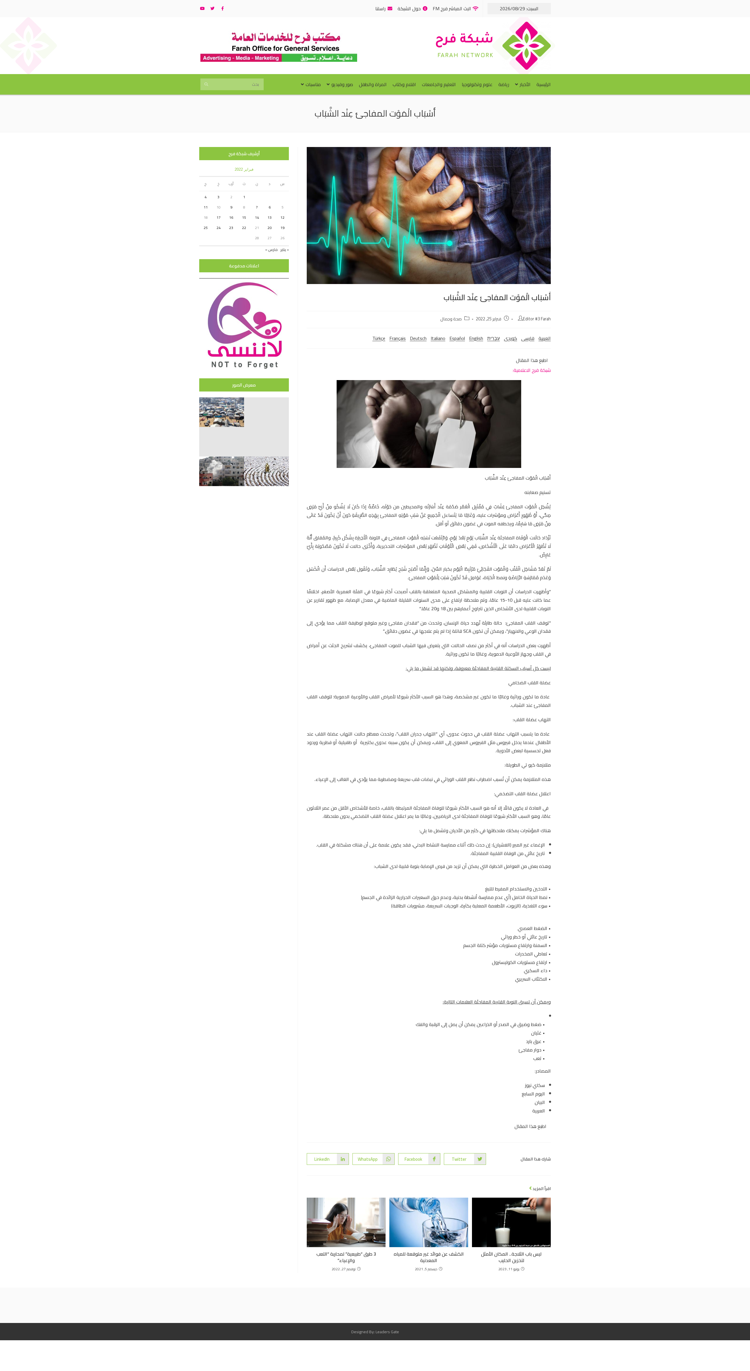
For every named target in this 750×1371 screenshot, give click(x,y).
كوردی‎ (510, 338)
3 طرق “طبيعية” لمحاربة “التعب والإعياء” (346, 1257)
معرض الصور (244, 385)
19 (282, 227)
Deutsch (418, 338)
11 (206, 207)
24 (219, 227)
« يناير (284, 249)
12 (282, 217)
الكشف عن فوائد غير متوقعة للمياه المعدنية (429, 1257)
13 (269, 217)
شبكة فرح (464, 40)
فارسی (527, 338)
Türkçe (378, 338)
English (476, 338)
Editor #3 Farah (537, 319)
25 (206, 227)
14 (257, 217)
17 (219, 217)
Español (457, 338)
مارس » (271, 249)
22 (244, 227)
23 (231, 227)
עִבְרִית (493, 338)
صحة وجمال (451, 319)
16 (231, 217)
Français (397, 338)
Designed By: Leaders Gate (375, 1332)
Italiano (438, 338)
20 (269, 227)
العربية (544, 338)
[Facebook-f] (222, 8)
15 (244, 217)
